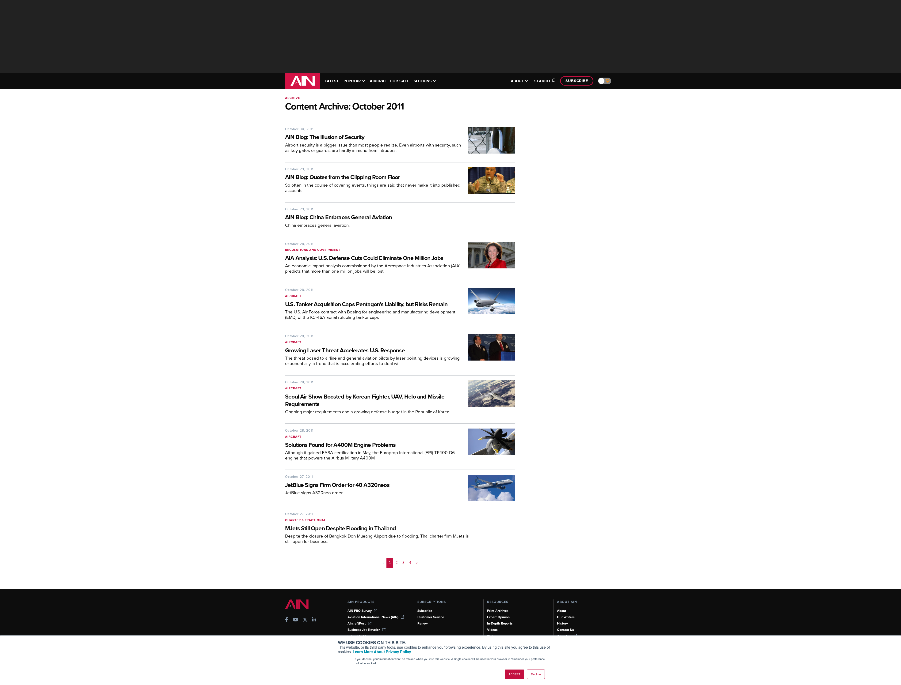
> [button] (417, 562)
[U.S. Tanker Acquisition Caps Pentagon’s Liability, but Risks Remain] (488, 305)
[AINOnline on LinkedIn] (314, 620)
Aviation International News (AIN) (372, 617)
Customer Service (430, 617)
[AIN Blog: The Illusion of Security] (488, 141)
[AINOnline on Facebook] (286, 620)
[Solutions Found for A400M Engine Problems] (488, 446)
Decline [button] (536, 674)
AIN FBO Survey (359, 611)
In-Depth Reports (500, 623)
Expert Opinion (498, 617)
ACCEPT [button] (514, 674)
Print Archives (497, 611)
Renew (422, 623)
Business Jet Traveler (363, 630)
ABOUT (517, 81)
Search (542, 81)
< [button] (383, 562)
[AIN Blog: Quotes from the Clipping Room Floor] (488, 181)
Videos (492, 630)
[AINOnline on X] (305, 620)
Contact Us (565, 630)
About (561, 611)
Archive (292, 98)
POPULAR (352, 81)
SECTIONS (423, 81)
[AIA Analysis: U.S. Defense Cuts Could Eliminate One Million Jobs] (488, 259)
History (562, 623)
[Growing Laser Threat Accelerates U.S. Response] (488, 351)
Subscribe (576, 80)
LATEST (332, 81)
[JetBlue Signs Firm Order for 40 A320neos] (488, 488)
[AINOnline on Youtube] (295, 620)
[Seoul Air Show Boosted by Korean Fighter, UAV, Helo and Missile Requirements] (488, 399)
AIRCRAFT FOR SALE (389, 81)
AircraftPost (356, 623)
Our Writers (566, 617)
